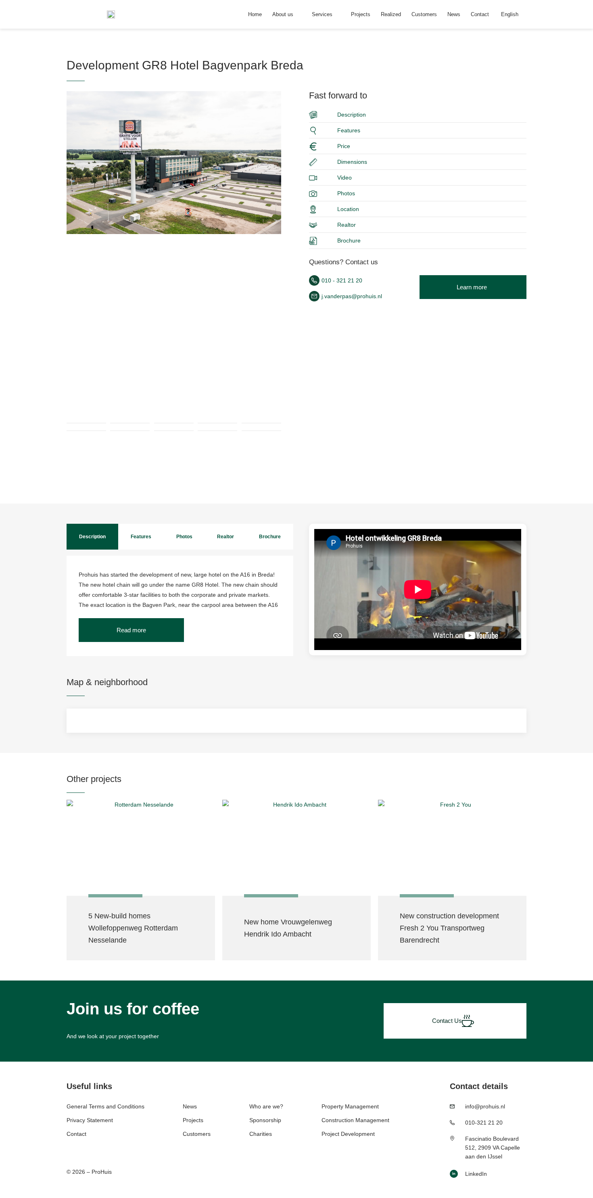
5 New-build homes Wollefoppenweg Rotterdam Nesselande (133, 928)
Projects (360, 14)
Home (255, 14)
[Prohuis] (174, 162)
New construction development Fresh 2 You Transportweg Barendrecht (449, 928)
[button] (131, 630)
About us (282, 14)
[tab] (92, 537)
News (453, 14)
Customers (424, 14)
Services (322, 14)
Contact (480, 14)
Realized (391, 14)
